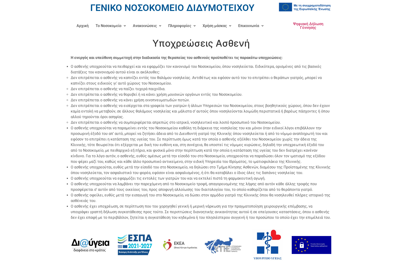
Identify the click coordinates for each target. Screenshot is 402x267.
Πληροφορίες (179, 26)
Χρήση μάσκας (215, 26)
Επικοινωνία (248, 26)
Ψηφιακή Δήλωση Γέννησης (308, 26)
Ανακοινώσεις (145, 26)
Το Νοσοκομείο (108, 26)
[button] (110, 26)
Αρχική (83, 26)
